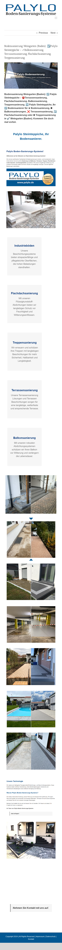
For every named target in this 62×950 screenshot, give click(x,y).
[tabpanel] (31, 506)
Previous (43, 33)
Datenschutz (51, 937)
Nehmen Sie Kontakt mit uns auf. (31, 908)
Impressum (40, 937)
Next (53, 33)
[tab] (31, 136)
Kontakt (31, 939)
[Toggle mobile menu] (56, 17)
